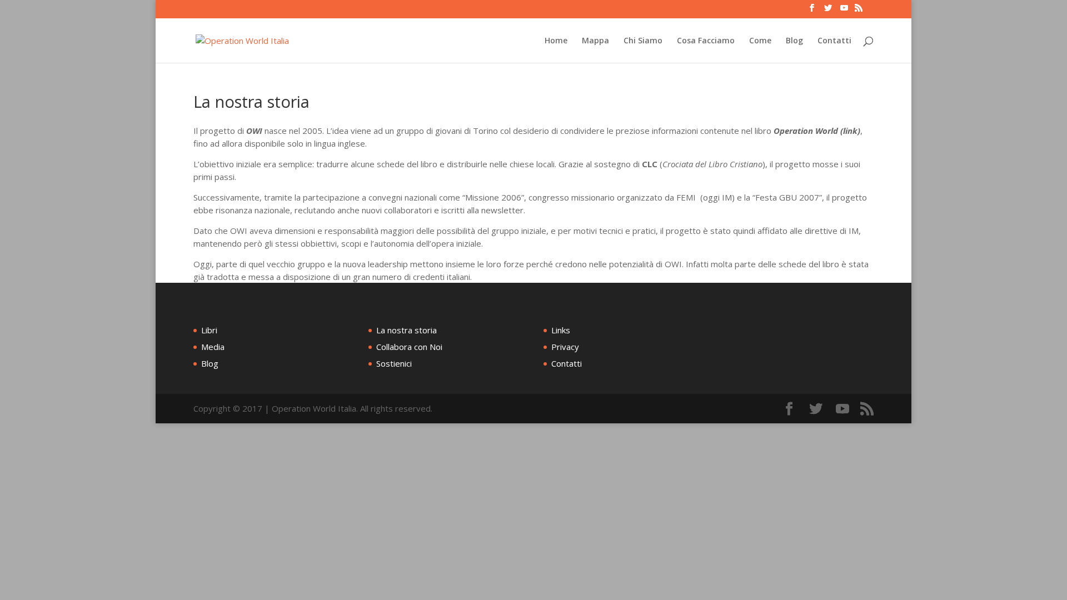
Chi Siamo (643, 41)
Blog (794, 41)
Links (560, 330)
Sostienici (394, 363)
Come (760, 41)
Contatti (834, 41)
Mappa (595, 41)
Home (556, 41)
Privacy (565, 346)
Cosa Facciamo (706, 41)
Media (213, 346)
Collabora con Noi (409, 346)
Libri (209, 330)
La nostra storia (406, 330)
